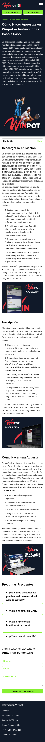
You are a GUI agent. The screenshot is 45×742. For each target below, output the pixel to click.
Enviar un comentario (23, 691)
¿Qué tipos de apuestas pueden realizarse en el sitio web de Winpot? (22, 596)
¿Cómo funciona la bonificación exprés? (18, 623)
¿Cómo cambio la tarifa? (23, 636)
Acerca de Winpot (10, 720)
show (39, 141)
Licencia (6, 711)
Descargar (33, 12)
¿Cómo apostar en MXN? (23, 610)
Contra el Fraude (9, 735)
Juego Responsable (11, 725)
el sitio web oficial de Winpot (17, 42)
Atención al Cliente (10, 715)
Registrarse (12, 12)
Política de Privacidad (11, 730)
